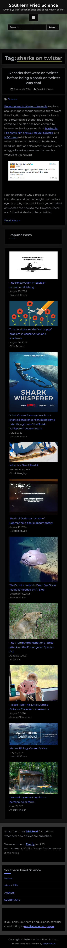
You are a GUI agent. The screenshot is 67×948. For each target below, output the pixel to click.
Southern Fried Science (33, 5)
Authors (9, 892)
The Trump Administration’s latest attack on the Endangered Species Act (31, 647)
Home (8, 878)
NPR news (24, 132)
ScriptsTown (49, 943)
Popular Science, (42, 132)
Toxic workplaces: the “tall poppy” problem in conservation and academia (30, 334)
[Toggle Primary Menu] (33, 17)
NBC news (11, 137)
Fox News (10, 132)
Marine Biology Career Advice (28, 748)
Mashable (51, 128)
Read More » (12, 221)
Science (12, 99)
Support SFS (12, 899)
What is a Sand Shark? (23, 465)
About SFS (11, 885)
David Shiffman (45, 89)
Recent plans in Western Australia (25, 106)
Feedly (30, 844)
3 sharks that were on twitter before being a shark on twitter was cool (33, 78)
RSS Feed (32, 831)
